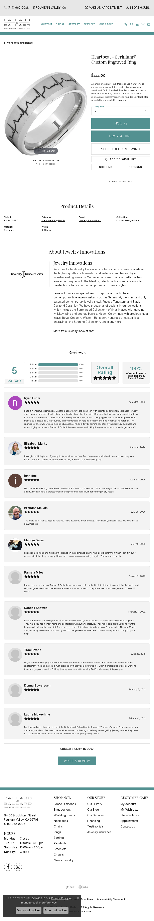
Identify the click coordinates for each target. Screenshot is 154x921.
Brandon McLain (36, 508)
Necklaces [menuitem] (61, 820)
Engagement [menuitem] (62, 809)
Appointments (130, 820)
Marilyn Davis (34, 540)
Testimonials (95, 826)
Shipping (106, 167)
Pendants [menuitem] (60, 843)
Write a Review (77, 761)
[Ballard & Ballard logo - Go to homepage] (16, 24)
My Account (128, 804)
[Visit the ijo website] (70, 887)
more (122, 100)
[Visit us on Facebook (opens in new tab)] (8, 867)
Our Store (106, 24)
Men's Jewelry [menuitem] (63, 860)
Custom (46, 24)
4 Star (33, 368)
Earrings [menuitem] (59, 837)
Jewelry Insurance (99, 832)
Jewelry (74, 24)
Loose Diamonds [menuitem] (65, 804)
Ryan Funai (32, 398)
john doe (30, 475)
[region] (45, 114)
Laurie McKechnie (37, 714)
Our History (94, 804)
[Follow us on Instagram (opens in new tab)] (18, 867)
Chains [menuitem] (58, 826)
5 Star (33, 364)
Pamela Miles (33, 572)
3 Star (33, 372)
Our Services (96, 815)
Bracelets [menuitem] (60, 849)
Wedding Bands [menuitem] (64, 815)
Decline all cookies (28, 910)
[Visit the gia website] (83, 887)
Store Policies (130, 815)
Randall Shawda (35, 608)
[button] (131, 24)
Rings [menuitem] (57, 832)
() (81, 364)
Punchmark (85, 911)
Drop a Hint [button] (120, 136)
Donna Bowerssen (37, 685)
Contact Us (128, 826)
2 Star (33, 376)
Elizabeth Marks (35, 443)
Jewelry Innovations (90, 220)
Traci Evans (32, 650)
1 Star (33, 380)
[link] (16, 7)
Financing (93, 820)
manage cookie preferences (39, 902)
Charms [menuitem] (59, 854)
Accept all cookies (56, 910)
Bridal (60, 24)
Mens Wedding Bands (20, 42)
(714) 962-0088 (46, 163)
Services (89, 24)
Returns (135, 167)
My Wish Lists (129, 809)
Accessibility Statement (111, 899)
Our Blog (93, 809)
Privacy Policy (59, 898)
